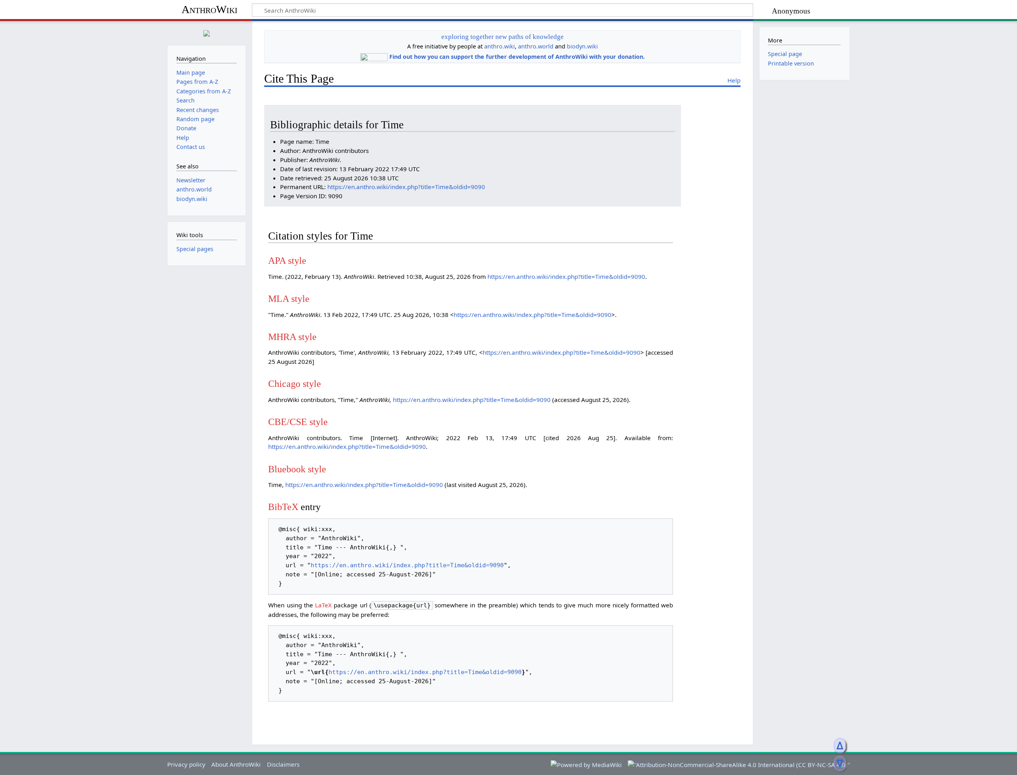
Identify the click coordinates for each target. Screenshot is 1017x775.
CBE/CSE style (298, 421)
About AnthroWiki (236, 764)
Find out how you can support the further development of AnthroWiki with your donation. (517, 56)
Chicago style (294, 383)
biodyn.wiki (582, 46)
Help (734, 80)
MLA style (288, 298)
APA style (287, 260)
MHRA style (292, 336)
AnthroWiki (210, 9)
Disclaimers (283, 764)
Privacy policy (186, 764)
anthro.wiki (499, 46)
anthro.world (535, 46)
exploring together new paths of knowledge (502, 37)
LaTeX (323, 605)
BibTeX (283, 506)
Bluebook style (297, 469)
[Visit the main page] (206, 32)
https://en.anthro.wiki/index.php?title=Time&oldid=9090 (406, 187)
